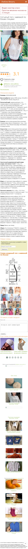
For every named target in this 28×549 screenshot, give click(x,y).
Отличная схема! (9, 74)
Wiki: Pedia (14, 375)
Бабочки (13, 459)
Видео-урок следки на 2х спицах (14, 504)
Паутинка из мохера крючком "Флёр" (14, 403)
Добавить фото (4, 65)
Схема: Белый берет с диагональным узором (6, 352)
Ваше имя (2, 320)
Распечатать (4, 89)
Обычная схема (5, 74)
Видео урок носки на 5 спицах (13, 532)
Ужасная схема (1, 74)
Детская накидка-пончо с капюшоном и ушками (14, 432)
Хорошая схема (7, 74)
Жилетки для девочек (14, 445)
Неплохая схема (3, 74)
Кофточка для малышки (14, 472)
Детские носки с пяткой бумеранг (14, 490)
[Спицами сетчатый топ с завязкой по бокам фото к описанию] (14, 45)
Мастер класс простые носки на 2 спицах (13, 518)
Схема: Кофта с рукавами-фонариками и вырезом (21, 352)
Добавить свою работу (11, 84)
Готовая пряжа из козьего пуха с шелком (13, 389)
